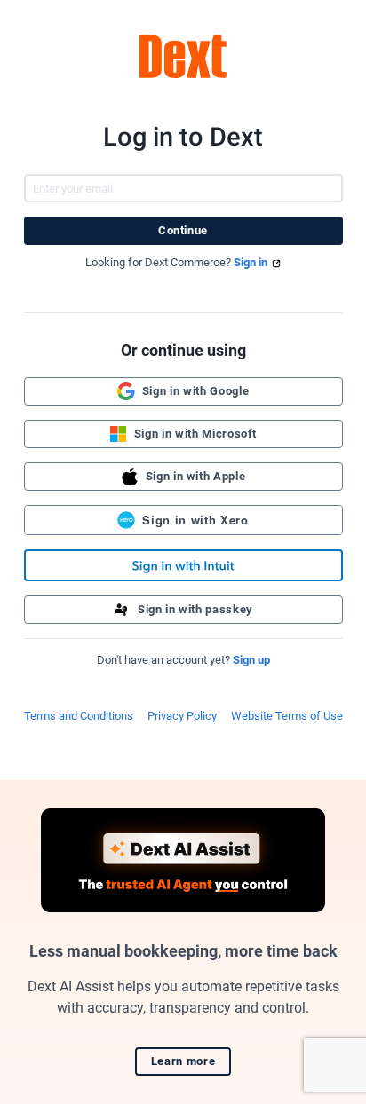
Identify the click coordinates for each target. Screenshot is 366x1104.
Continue (183, 230)
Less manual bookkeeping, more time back (183, 951)
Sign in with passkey (195, 609)
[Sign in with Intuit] (183, 565)
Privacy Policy (182, 715)
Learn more (183, 1061)
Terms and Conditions (78, 715)
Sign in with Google (195, 391)
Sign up (251, 659)
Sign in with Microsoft (195, 433)
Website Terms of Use (287, 715)
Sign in (250, 262)
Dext (183, 56)
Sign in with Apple (196, 476)
